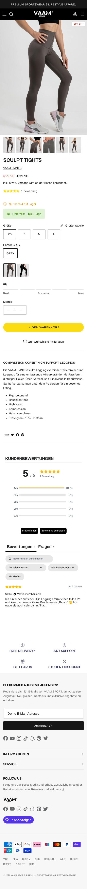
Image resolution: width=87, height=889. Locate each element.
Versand (23, 182)
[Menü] (4, 14)
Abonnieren (43, 725)
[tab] (46, 547)
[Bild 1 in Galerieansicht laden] (43, 77)
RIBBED (7, 864)
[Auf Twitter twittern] (12, 434)
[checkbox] (14, 576)
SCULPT (20, 864)
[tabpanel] (43, 590)
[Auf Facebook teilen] (17, 434)
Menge (7, 301)
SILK (37, 859)
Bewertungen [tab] (21, 546)
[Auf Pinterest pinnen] (22, 434)
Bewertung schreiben (53, 530)
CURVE (74, 859)
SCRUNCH (49, 859)
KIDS (31, 864)
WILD (63, 859)
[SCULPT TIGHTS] (9, 270)
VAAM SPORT (18, 875)
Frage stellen (29, 530)
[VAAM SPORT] (43, 14)
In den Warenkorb (43, 327)
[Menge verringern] (7, 310)
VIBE (5, 859)
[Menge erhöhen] (23, 310)
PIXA (15, 859)
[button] (43, 488)
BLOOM (26, 859)
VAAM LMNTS (12, 167)
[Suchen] (13, 14)
